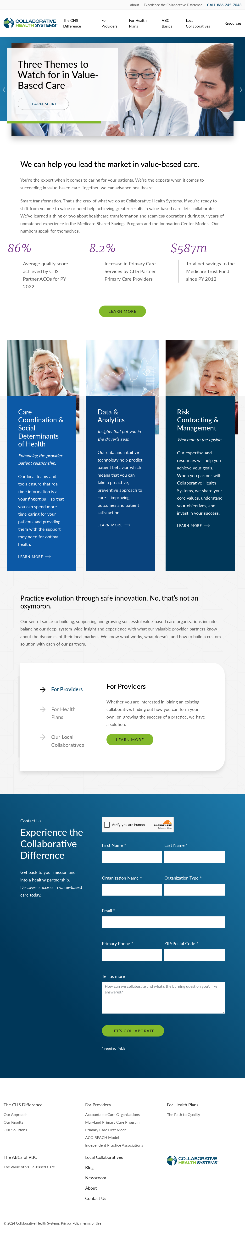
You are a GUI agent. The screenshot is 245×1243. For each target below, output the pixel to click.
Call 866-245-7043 (224, 4)
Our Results (13, 1122)
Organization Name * (122, 878)
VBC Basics (167, 23)
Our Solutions (15, 1129)
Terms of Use (91, 1223)
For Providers (98, 1105)
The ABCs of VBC (20, 1157)
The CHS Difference (23, 1105)
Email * (108, 911)
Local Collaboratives (198, 23)
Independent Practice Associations (114, 1145)
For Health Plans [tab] (63, 713)
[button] (4, 89)
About (134, 4)
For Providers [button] (109, 23)
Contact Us (95, 1198)
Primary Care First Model (106, 1129)
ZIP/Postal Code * (181, 943)
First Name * (114, 845)
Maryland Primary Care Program (112, 1122)
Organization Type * (183, 878)
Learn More (43, 103)
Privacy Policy (71, 1223)
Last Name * (176, 845)
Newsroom (95, 1178)
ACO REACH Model (102, 1137)
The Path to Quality (183, 1114)
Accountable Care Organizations (112, 1114)
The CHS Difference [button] (72, 23)
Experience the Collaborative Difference (173, 4)
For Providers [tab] (67, 689)
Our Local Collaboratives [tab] (67, 740)
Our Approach (16, 1114)
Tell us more (113, 976)
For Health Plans (138, 23)
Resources (232, 23)
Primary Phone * (117, 943)
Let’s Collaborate (133, 1030)
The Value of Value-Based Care (29, 1167)
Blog (89, 1167)
